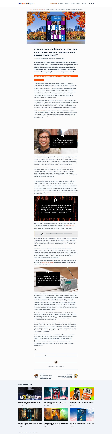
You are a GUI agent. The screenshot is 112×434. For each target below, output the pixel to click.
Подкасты (67, 3)
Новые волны (41, 110)
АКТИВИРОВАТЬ (39, 79)
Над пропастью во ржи (47, 262)
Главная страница (32, 9)
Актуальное (60, 3)
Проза (63, 58)
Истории (73, 3)
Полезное (78, 3)
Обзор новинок (53, 3)
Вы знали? (84, 3)
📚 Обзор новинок (41, 9)
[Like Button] (35, 349)
